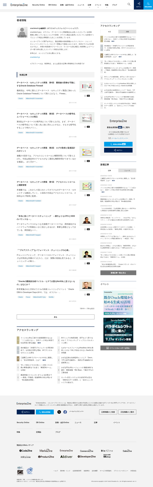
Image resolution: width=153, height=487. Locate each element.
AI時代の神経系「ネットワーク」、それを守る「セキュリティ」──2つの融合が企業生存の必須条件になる (118, 219)
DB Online (52, 5)
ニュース (81, 5)
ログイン (119, 150)
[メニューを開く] (5, 5)
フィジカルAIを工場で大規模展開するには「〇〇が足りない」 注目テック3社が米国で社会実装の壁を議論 (37, 340)
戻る (55, 317)
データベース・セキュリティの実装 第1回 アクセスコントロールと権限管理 (46, 183)
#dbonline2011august (33, 235)
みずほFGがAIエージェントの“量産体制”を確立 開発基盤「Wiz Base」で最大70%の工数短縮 (77, 370)
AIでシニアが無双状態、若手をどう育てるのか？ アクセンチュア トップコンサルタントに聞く (77, 340)
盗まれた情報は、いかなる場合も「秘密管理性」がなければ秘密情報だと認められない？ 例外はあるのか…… (118, 247)
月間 (127, 32)
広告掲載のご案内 (127, 412)
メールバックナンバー (119, 138)
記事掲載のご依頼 (108, 412)
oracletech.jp (35, 57)
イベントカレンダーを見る (119, 348)
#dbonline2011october (33, 201)
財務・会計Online (67, 5)
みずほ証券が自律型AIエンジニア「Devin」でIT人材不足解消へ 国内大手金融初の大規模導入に (77, 360)
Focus (28, 297)
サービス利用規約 (105, 471)
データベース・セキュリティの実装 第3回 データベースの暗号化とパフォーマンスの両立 (46, 115)
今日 (109, 32)
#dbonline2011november (34, 98)
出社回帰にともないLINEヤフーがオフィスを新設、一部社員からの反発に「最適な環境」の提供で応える (117, 228)
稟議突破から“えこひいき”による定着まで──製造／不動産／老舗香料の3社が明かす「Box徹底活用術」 (36, 377)
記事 (89, 5)
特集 (106, 5)
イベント (98, 5)
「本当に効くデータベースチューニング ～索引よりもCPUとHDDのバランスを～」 (46, 217)
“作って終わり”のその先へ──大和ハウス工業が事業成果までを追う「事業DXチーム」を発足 (37, 367)
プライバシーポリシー (121, 471)
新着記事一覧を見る (118, 272)
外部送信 (133, 471)
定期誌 (38, 432)
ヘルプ (56, 471)
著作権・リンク (65, 471)
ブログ (114, 5)
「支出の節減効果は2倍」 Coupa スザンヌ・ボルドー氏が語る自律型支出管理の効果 (118, 265)
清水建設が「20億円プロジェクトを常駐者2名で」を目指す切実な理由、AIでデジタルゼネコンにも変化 (37, 350)
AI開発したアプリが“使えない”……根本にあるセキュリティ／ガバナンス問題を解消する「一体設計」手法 (118, 237)
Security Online (38, 5)
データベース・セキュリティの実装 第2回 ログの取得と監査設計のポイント (46, 149)
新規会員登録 (119, 144)
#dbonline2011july (39, 297)
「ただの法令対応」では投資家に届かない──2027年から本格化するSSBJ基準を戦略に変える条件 (118, 209)
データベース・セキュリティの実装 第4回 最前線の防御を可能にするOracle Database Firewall (46, 84)
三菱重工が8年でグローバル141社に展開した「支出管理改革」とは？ (37, 358)
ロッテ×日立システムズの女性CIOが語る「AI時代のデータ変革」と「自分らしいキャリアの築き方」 (77, 379)
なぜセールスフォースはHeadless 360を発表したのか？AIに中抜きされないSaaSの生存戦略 (77, 350)
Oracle (20, 98)
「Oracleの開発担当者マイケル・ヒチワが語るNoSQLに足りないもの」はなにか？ (46, 283)
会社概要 (95, 471)
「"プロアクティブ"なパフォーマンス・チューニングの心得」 (43, 250)
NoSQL (51, 297)
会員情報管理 (77, 471)
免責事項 (86, 471)
